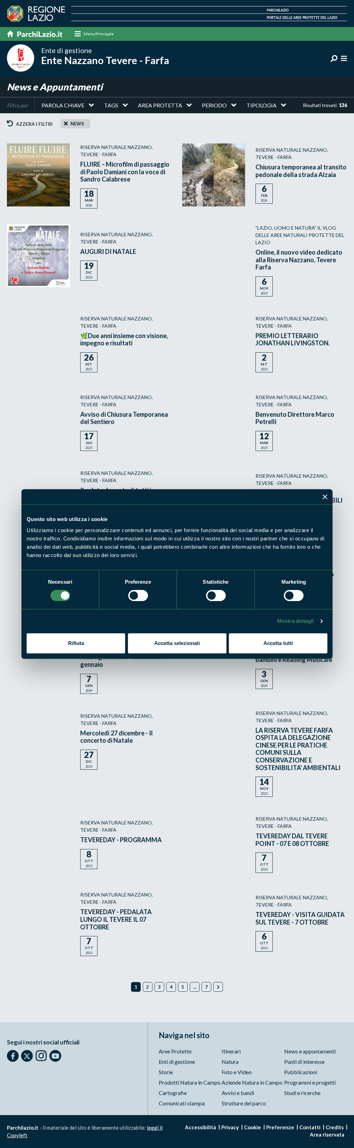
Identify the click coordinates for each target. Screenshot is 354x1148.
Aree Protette (175, 1051)
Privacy (230, 1127)
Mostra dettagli (295, 621)
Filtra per (17, 105)
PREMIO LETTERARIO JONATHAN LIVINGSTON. (292, 339)
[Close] (66, 123)
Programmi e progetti (310, 1082)
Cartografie (173, 1092)
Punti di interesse (304, 1061)
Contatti (309, 1127)
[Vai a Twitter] (27, 1056)
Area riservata (327, 1134)
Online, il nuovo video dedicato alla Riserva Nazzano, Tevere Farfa (298, 259)
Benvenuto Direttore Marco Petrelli (294, 418)
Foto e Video (237, 1072)
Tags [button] (111, 105)
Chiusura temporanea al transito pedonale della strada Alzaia (300, 170)
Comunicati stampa (182, 1103)
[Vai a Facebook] (13, 1056)
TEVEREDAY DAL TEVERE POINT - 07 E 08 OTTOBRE (292, 839)
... (194, 987)
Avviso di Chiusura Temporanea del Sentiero (124, 418)
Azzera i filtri (34, 124)
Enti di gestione (177, 1061)
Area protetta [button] (160, 105)
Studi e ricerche (302, 1092)
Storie (166, 1072)
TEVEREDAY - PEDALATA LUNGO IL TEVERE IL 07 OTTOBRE (116, 919)
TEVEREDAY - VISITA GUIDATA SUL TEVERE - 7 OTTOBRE (300, 918)
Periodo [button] (214, 105)
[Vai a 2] (218, 987)
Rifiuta (76, 643)
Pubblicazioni (300, 1072)
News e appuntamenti (310, 1051)
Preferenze (280, 1127)
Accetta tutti (278, 643)
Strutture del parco (244, 1103)
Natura (230, 1061)
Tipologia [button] (261, 105)
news (77, 123)
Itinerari (231, 1051)
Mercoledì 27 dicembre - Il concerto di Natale (116, 736)
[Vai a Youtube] (55, 1056)
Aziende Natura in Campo (252, 1082)
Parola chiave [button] (62, 105)
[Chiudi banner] (325, 496)
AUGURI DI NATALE (108, 251)
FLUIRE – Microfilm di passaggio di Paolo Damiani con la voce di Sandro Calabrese (124, 171)
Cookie (252, 1127)
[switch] (138, 595)
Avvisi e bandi (238, 1092)
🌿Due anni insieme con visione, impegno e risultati (124, 339)
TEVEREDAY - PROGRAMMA (121, 840)
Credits (335, 1127)
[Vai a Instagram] (41, 1055)
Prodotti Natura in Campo (190, 1082)
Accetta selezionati (177, 643)
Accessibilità (200, 1127)
